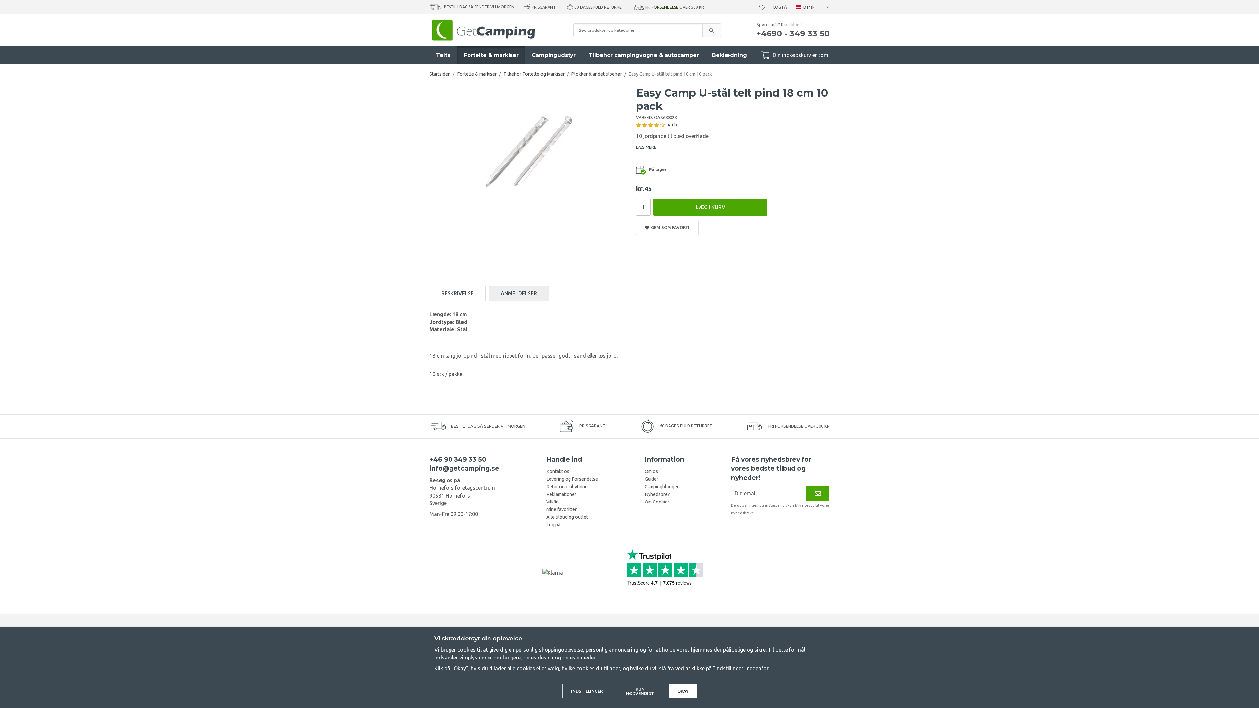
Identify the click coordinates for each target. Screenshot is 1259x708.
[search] (711, 30)
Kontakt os (557, 471)
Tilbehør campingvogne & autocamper (644, 55)
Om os (651, 471)
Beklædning (729, 55)
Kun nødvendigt (640, 691)
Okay (683, 691)
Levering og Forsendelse (572, 479)
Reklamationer (561, 494)
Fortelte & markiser (491, 55)
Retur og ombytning (567, 486)
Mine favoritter (561, 509)
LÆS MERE (646, 147)
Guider (651, 479)
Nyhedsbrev (657, 494)
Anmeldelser (519, 293)
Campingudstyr (554, 55)
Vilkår (552, 501)
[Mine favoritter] (762, 7)
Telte (443, 55)
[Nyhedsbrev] (817, 493)
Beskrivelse (457, 293)
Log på (780, 7)
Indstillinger (587, 691)
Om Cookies (657, 501)
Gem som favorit (669, 227)
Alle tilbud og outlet (567, 517)
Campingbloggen (662, 486)
